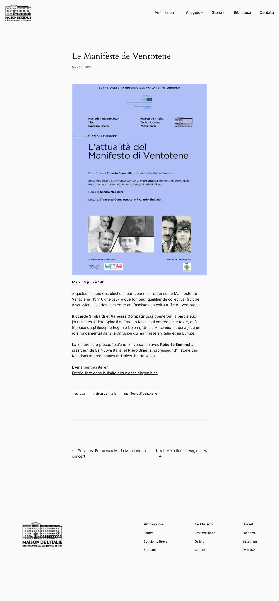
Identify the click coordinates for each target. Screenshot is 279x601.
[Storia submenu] (224, 12)
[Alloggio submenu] (202, 12)
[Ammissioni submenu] (176, 12)
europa (80, 393)
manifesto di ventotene (140, 393)
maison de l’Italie (104, 393)
